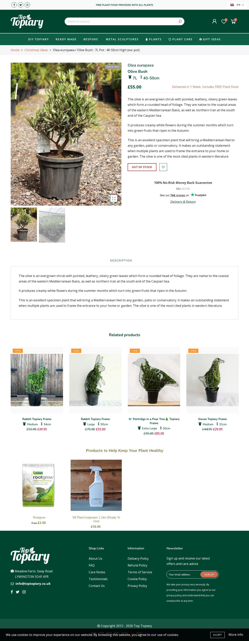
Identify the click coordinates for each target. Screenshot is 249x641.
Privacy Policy (137, 586)
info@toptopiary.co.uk (33, 583)
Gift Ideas (212, 39)
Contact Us (97, 586)
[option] (66, 134)
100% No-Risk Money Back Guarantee (183, 183)
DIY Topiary (38, 39)
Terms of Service (140, 572)
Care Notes (97, 572)
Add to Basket (39, 489)
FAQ (92, 565)
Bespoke (90, 39)
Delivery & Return (183, 202)
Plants (155, 39)
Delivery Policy (138, 558)
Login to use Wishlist (163, 167)
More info (236, 634)
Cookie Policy (137, 579)
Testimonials (98, 579)
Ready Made (66, 39)
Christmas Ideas (36, 50)
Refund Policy (137, 565)
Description (121, 260)
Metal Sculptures (122, 39)
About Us (95, 558)
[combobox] (124, 21)
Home (15, 50)
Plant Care (182, 39)
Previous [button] (20, 134)
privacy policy (174, 595)
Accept (217, 635)
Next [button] (112, 134)
